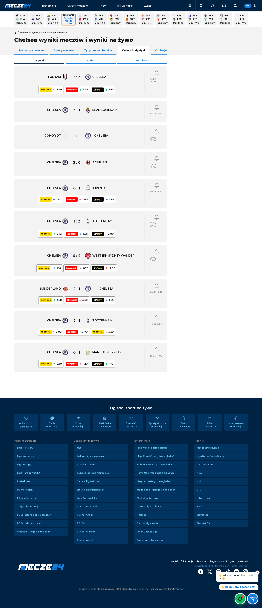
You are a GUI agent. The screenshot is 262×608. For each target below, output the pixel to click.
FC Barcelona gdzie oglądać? (34, 515)
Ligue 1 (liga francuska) (90, 489)
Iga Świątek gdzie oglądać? (152, 447)
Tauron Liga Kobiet (148, 523)
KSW (199, 506)
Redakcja (188, 561)
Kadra (90, 60)
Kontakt (175, 561)
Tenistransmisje (52, 425)
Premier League (86, 464)
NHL (199, 481)
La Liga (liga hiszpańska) (91, 456)
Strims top (203, 515)
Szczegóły (178, 589)
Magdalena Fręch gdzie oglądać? (156, 489)
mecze (18, 5)
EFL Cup (81, 523)
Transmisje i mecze (31, 50)
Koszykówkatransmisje (236, 425)
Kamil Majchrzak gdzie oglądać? (155, 473)
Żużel (147, 5)
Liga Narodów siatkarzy (210, 456)
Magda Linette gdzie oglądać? (154, 481)
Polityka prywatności (236, 561)
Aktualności (125, 5)
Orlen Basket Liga (147, 531)
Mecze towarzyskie (208, 447)
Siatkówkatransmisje (105, 425)
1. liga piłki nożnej (27, 498)
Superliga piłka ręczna (150, 540)
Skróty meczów (77, 5)
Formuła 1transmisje (131, 425)
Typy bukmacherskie (98, 50)
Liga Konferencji (26, 456)
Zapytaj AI (252, 598)
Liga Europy (24, 464)
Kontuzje (161, 50)
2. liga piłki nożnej (27, 506)
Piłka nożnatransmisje (25, 425)
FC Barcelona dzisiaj (29, 523)
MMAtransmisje (210, 425)
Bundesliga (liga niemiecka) (93, 473)
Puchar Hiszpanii (87, 506)
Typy (102, 5)
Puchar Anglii (85, 515)
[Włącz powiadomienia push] (240, 598)
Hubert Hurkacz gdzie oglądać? (155, 464)
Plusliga (142, 515)
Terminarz (142, 60)
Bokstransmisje (184, 425)
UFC (199, 489)
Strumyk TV (203, 523)
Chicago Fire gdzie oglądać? (33, 531)
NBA (199, 473)
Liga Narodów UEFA (28, 473)
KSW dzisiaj (203, 498)
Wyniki (39, 60)
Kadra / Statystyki (133, 50)
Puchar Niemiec (86, 531)
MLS (79, 447)
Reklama (201, 561)
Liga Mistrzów (25, 447)
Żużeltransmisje (78, 425)
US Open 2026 (205, 464)
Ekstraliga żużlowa (147, 498)
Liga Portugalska (87, 498)
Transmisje (49, 5)
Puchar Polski (25, 489)
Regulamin (216, 561)
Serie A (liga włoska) (88, 481)
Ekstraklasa (23, 481)
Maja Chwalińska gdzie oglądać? (155, 456)
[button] (189, 5)
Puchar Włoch (85, 540)
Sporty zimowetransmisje (157, 425)
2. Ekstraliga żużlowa (149, 506)
